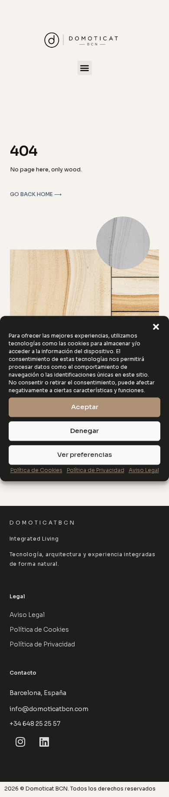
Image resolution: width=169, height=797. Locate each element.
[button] (156, 326)
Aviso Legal (144, 470)
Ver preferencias (84, 454)
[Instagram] (20, 742)
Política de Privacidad (95, 470)
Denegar (84, 430)
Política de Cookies (36, 470)
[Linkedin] (44, 742)
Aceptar (84, 407)
